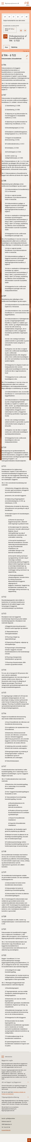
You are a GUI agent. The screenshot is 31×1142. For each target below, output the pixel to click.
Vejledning (14, 47)
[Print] (21, 30)
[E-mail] (25, 30)
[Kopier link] (27, 56)
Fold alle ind (26, 51)
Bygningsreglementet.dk (12, 3)
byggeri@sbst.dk (6, 1130)
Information (8, 1057)
